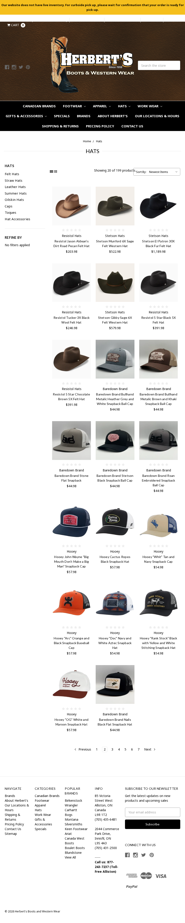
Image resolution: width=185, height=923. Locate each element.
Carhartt (71, 810)
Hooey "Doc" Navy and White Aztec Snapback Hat (115, 643)
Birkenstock (73, 800)
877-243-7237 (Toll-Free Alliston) (38, 20)
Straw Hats (13, 180)
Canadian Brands (39, 106)
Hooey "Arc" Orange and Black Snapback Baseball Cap (71, 643)
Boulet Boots (75, 848)
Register (132, 20)
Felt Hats (12, 174)
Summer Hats (16, 193)
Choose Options (71, 206)
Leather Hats (15, 186)
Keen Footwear (76, 829)
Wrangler (71, 805)
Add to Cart (71, 359)
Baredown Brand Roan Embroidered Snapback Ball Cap (158, 480)
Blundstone (73, 852)
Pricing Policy (100, 126)
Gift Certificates (87, 20)
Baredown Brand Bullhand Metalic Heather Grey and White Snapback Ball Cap (115, 399)
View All (70, 857)
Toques (10, 212)
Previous (84, 749)
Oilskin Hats (14, 199)
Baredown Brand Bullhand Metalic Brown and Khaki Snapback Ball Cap (158, 399)
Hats (123, 106)
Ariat (68, 833)
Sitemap (11, 833)
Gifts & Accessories (25, 116)
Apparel (100, 106)
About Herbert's (113, 116)
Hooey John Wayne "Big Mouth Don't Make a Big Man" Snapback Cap (71, 561)
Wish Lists (152, 20)
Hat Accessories (17, 219)
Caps (8, 206)
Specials (62, 116)
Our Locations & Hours (157, 116)
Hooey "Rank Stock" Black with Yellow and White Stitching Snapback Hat (158, 643)
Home (87, 141)
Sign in (113, 20)
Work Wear (148, 106)
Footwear (73, 106)
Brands (83, 116)
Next (148, 749)
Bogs (68, 815)
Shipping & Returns (60, 126)
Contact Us (132, 126)
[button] (140, 892)
